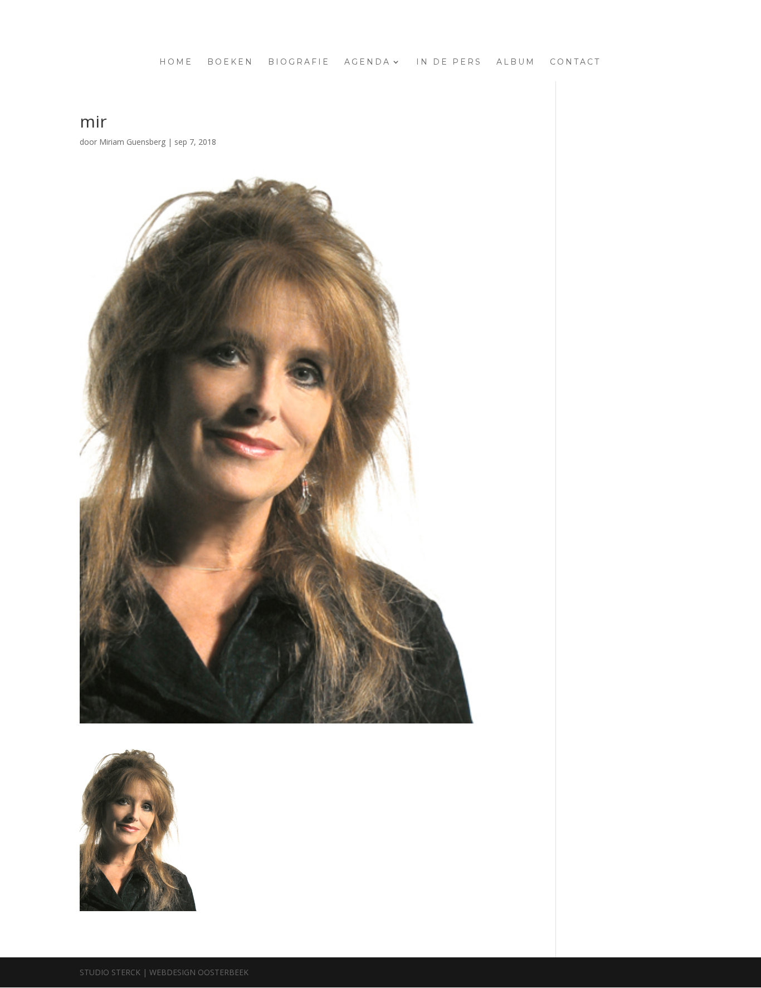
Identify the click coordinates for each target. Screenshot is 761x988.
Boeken (230, 62)
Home (176, 62)
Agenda (367, 62)
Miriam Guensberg (132, 141)
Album (515, 62)
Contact (575, 62)
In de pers (449, 62)
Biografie (299, 62)
